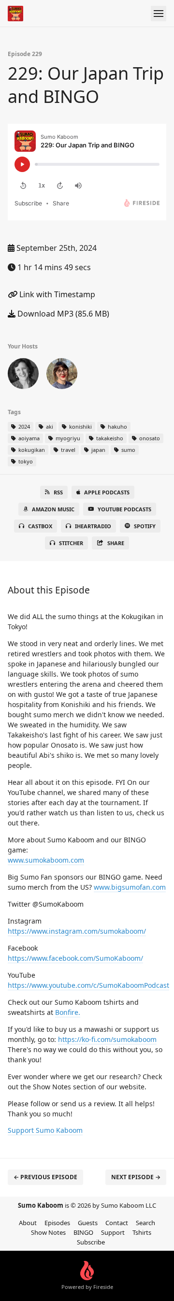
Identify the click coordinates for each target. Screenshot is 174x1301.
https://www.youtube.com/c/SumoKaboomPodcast (88, 985)
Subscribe (91, 1242)
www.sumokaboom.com (46, 860)
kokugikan (31, 449)
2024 (23, 426)
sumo (127, 449)
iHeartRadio (93, 526)
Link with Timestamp (56, 294)
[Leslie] (61, 375)
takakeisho (109, 438)
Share (115, 543)
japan (97, 449)
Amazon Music (53, 509)
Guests (88, 1222)
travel (67, 449)
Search (145, 1222)
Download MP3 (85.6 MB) (62, 313)
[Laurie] (23, 375)
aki (48, 426)
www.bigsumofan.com (130, 887)
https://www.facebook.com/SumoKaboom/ (75, 958)
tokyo (25, 461)
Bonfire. (67, 1012)
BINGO (83, 1232)
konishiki (80, 426)
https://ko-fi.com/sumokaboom (107, 1039)
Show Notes (48, 1232)
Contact (116, 1222)
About (28, 1222)
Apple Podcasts (107, 492)
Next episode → (135, 1177)
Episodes (57, 1222)
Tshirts (141, 1232)
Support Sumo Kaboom (45, 1130)
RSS (58, 492)
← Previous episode (45, 1177)
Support (113, 1232)
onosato (149, 438)
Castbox (40, 526)
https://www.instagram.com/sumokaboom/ (77, 931)
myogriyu (67, 438)
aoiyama (28, 438)
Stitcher (71, 543)
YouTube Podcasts (124, 509)
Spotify (145, 526)
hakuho (116, 426)
